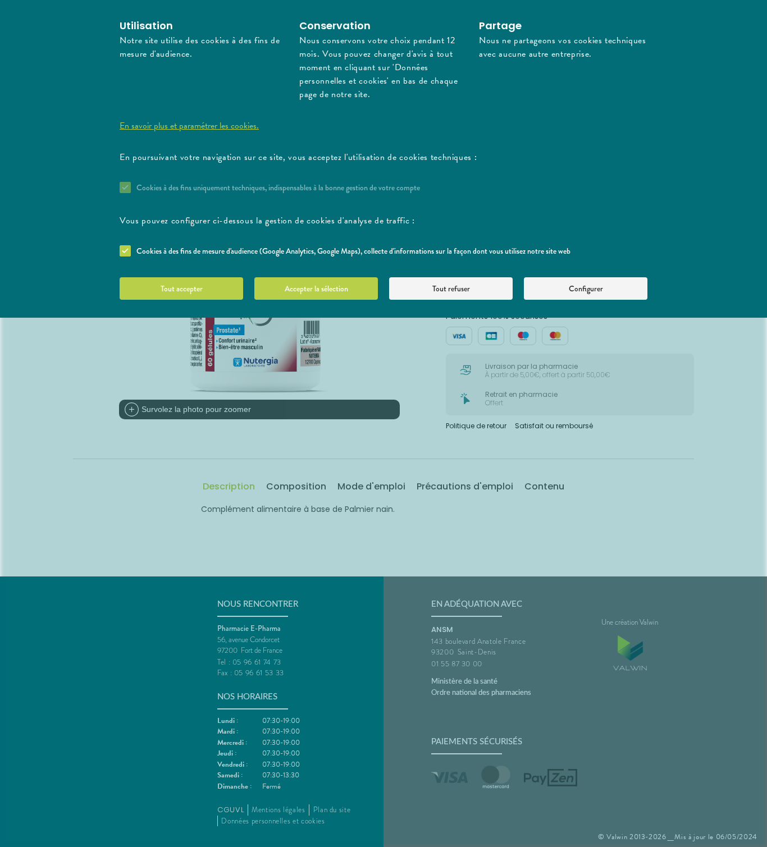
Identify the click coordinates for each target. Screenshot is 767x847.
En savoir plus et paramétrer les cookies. (189, 125)
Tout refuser (451, 288)
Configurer (586, 288)
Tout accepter (182, 288)
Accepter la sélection (316, 288)
